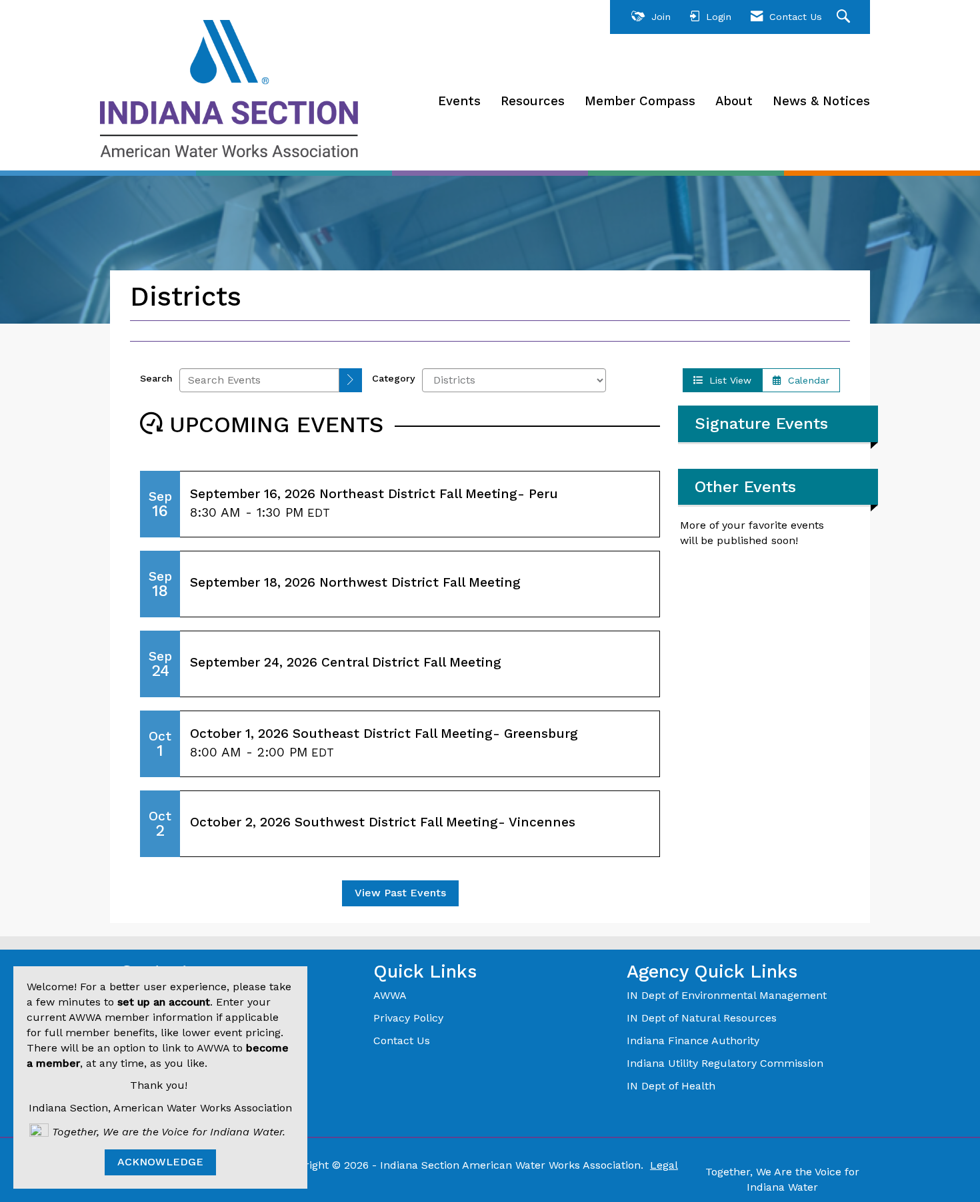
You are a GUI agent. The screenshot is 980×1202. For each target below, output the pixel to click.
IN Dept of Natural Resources (702, 1018)
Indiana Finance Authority (693, 1040)
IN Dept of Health (673, 1085)
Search (156, 378)
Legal (664, 1165)
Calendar (805, 380)
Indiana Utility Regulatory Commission (725, 1063)
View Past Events (400, 892)
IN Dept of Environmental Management (728, 995)
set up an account (163, 1002)
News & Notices (821, 101)
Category (393, 378)
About (734, 101)
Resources (533, 101)
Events (459, 101)
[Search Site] (845, 17)
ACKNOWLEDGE (160, 1161)
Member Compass (640, 101)
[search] (350, 380)
